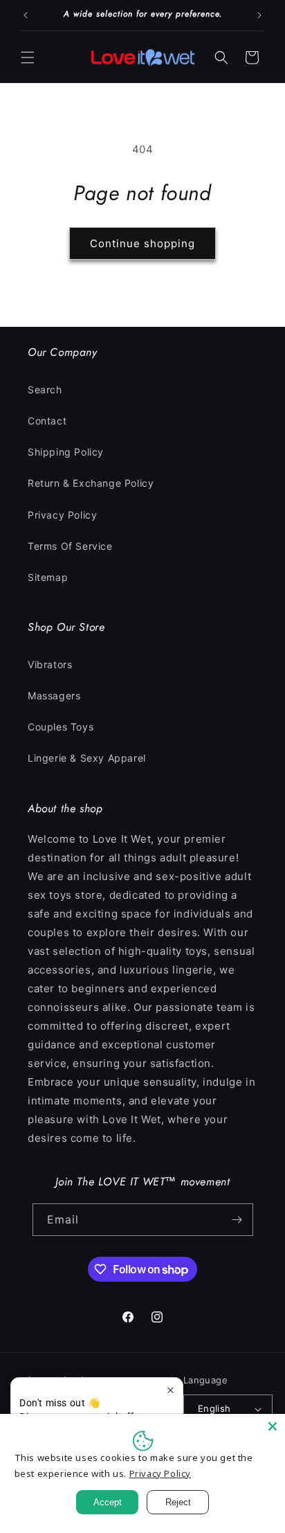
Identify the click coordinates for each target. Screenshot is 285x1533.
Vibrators (50, 664)
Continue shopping (142, 243)
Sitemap (48, 577)
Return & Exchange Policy (91, 483)
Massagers (54, 695)
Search (45, 389)
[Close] (272, 1426)
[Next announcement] (259, 15)
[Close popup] (170, 1390)
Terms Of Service (70, 546)
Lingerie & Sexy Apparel (87, 758)
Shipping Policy (66, 452)
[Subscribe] (237, 1219)
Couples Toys (60, 727)
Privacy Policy (62, 515)
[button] (27, 57)
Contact (47, 421)
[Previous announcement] (25, 15)
